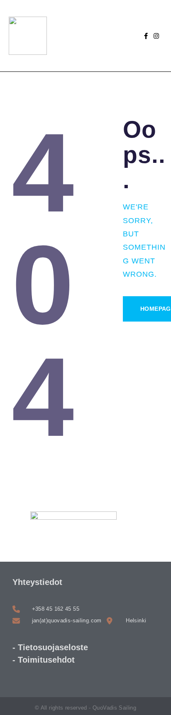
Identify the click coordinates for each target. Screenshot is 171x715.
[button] (101, 36)
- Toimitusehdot (43, 660)
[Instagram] (156, 36)
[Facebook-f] (146, 36)
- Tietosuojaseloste (50, 647)
